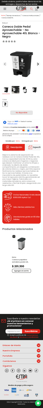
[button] (5, 9)
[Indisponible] (21, 113)
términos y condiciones (28, 337)
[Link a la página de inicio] (3, 15)
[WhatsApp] (38, 403)
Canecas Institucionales (30, 15)
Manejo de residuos (13, 15)
